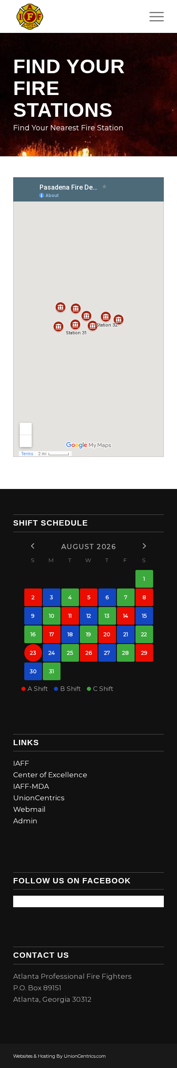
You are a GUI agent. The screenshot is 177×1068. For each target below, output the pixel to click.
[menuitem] (152, 16)
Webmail (29, 809)
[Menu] (152, 16)
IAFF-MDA (31, 786)
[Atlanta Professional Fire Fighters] (73, 16)
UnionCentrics (39, 798)
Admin (25, 821)
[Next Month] (144, 546)
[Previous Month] (33, 546)
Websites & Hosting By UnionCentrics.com (59, 1056)
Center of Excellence (50, 775)
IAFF (21, 763)
